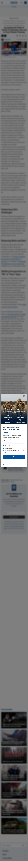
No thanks (14, 461)
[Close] (24, 396)
